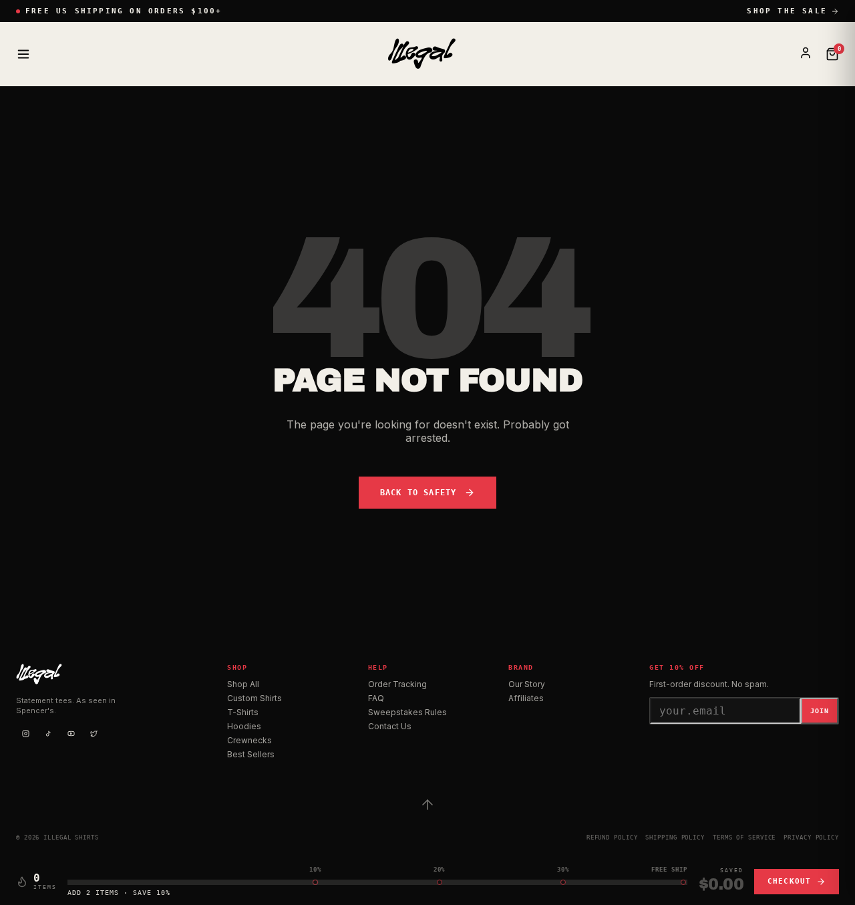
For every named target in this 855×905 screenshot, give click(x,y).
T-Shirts (243, 712)
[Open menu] (23, 54)
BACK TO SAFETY (418, 492)
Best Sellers (251, 754)
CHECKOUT (789, 881)
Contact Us (389, 726)
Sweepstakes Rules (407, 712)
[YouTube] (70, 733)
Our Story (526, 684)
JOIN (819, 711)
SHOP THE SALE (787, 11)
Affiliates (526, 698)
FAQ (376, 698)
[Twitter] (93, 733)
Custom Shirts (254, 698)
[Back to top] (427, 804)
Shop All (243, 684)
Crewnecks (249, 740)
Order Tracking (397, 684)
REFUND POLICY (612, 837)
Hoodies (244, 726)
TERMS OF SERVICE (744, 837)
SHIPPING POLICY (675, 837)
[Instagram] (25, 733)
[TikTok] (48, 733)
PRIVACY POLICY (811, 837)
